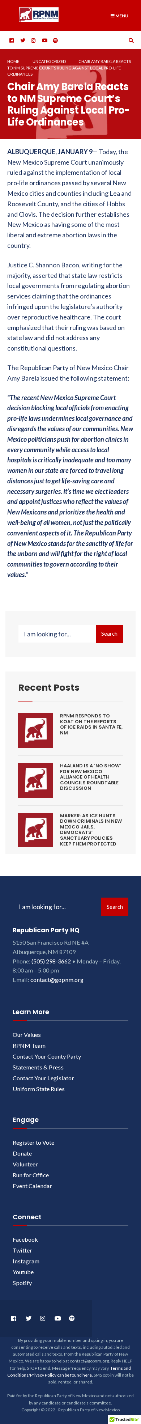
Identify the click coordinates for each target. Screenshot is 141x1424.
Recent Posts (49, 687)
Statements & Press (38, 1067)
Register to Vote (33, 1142)
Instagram (26, 1261)
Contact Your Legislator (43, 1078)
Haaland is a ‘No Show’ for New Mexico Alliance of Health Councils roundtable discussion (90, 777)
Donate (22, 1153)
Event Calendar (32, 1185)
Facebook (25, 1239)
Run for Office (31, 1174)
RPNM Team (29, 1045)
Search (109, 633)
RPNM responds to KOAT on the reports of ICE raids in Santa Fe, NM (91, 724)
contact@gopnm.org (57, 979)
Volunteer (25, 1164)
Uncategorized (49, 61)
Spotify (22, 1282)
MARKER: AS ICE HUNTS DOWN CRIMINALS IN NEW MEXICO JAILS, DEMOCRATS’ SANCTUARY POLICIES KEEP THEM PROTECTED (91, 829)
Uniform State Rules (39, 1088)
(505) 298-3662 (51, 961)
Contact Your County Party (47, 1056)
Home (13, 61)
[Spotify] (54, 40)
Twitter (22, 1250)
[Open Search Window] (130, 40)
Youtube (23, 1271)
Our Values (27, 1034)
